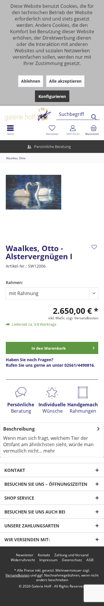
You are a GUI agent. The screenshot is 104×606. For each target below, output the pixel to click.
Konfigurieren (52, 96)
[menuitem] (93, 130)
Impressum (48, 560)
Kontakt (44, 555)
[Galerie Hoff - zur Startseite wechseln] (50, 112)
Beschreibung (19, 429)
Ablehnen (30, 81)
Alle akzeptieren (65, 81)
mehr (48, 451)
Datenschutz (72, 560)
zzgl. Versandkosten (82, 318)
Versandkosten (17, 575)
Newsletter (25, 555)
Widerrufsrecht (23, 560)
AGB (90, 560)
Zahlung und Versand (71, 555)
